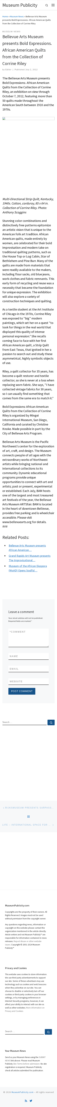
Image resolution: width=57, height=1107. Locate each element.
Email (14, 668)
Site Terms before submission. (26, 1063)
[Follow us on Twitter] (31, 1101)
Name (14, 656)
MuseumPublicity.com (23, 1092)
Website (16, 681)
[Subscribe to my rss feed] (26, 1101)
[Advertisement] (28, 760)
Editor (8, 70)
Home (5, 16)
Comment (18, 631)
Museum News (17, 16)
